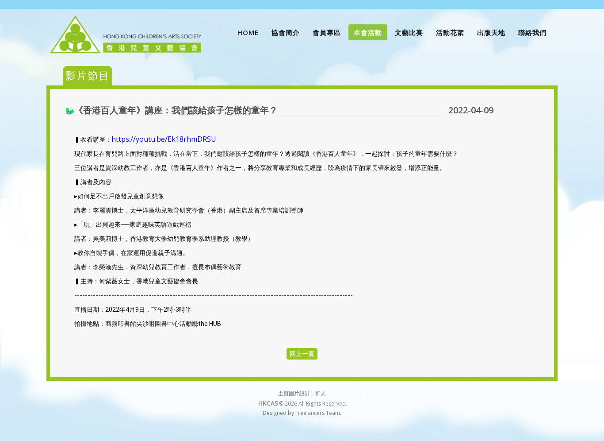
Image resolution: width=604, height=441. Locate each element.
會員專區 (327, 32)
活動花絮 (450, 32)
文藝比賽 (409, 32)
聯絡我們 (532, 32)
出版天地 (491, 32)
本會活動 (368, 32)
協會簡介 (285, 32)
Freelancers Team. (318, 413)
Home (248, 32)
